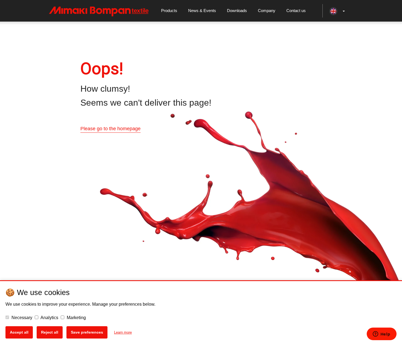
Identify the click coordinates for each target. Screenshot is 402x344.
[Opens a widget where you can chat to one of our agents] (381, 334)
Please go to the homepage (110, 128)
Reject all (49, 332)
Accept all (19, 332)
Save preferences (87, 332)
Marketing (76, 317)
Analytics (49, 317)
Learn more (123, 332)
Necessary (21, 317)
